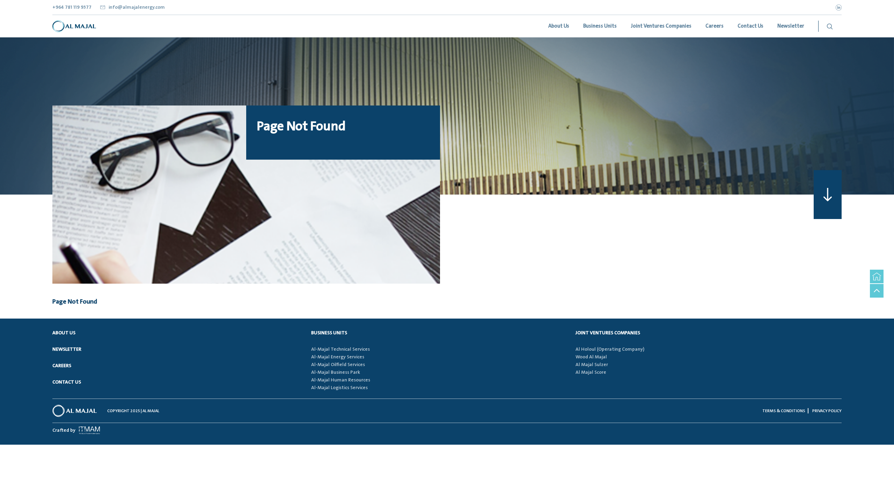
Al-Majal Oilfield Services (338, 365)
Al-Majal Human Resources (340, 380)
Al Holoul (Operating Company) (610, 349)
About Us (63, 333)
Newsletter (66, 349)
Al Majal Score (591, 372)
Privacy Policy (827, 411)
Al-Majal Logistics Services (339, 388)
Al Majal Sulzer (592, 365)
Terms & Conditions (783, 411)
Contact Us (66, 382)
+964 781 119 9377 (71, 7)
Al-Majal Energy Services (337, 357)
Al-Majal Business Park (335, 372)
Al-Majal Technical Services (340, 349)
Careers (61, 366)
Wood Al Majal (591, 357)
